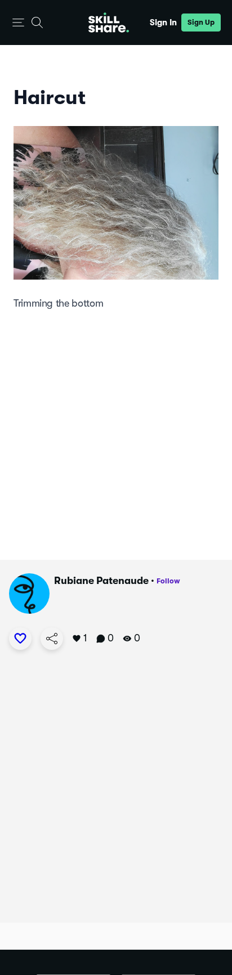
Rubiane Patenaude (101, 580)
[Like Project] (20, 638)
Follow (168, 581)
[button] (18, 23)
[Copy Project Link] (52, 638)
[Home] (108, 22)
